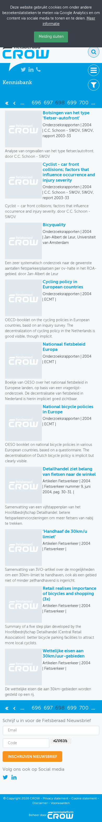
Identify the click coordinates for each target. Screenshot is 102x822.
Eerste (7, 103)
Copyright (14, 798)
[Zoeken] (93, 52)
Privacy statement (55, 798)
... (22, 103)
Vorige (14, 103)
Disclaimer (40, 803)
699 (72, 103)
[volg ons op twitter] (6, 778)
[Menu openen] (93, 70)
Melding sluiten (51, 37)
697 (48, 103)
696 (36, 103)
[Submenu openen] (93, 85)
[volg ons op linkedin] (14, 778)
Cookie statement (84, 798)
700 (84, 103)
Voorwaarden (60, 803)
